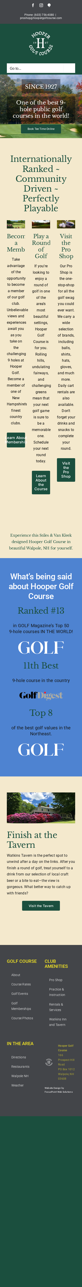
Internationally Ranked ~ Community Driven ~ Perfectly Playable (41, 184)
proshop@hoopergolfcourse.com (41, 18)
